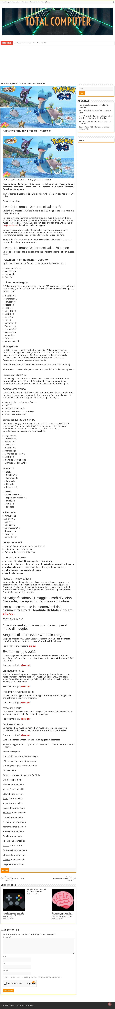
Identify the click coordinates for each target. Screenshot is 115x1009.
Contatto (25, 2)
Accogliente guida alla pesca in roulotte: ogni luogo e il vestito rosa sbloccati (13, 915)
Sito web (5, 970)
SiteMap (81, 140)
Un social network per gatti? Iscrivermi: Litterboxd (36, 890)
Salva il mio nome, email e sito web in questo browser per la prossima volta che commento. (33, 977)
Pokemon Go (51, 184)
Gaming (9, 83)
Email (5, 963)
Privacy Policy (45, 2)
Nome (5, 957)
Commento (7, 937)
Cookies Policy (34, 2)
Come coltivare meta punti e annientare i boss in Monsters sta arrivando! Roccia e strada (62, 915)
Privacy (10, 1005)
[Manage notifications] (110, 1004)
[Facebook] (113, 2)
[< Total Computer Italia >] (57, 21)
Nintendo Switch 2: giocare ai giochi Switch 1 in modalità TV (29, 43)
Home (4, 83)
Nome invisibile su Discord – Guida (62, 878)
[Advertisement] (57, 62)
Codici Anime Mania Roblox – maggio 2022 (15, 878)
